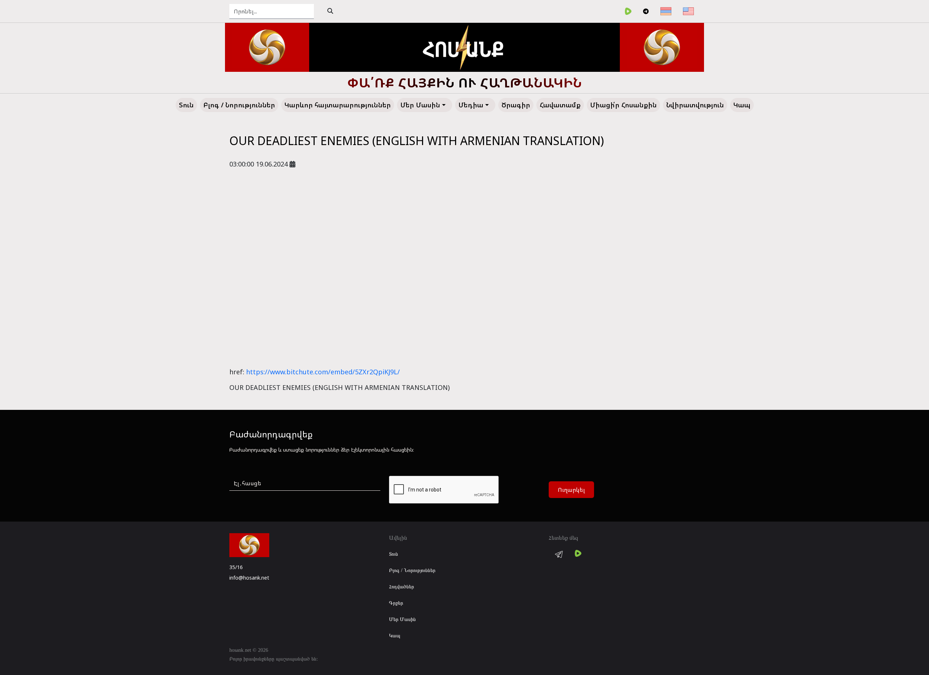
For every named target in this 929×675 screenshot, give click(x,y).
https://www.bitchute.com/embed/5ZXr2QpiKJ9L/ (323, 371)
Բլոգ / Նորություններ (412, 570)
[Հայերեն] (666, 11)
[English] (688, 11)
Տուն (393, 554)
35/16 (236, 567)
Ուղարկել (571, 490)
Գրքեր (396, 603)
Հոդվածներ (401, 586)
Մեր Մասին (402, 619)
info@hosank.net (249, 577)
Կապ (394, 635)
